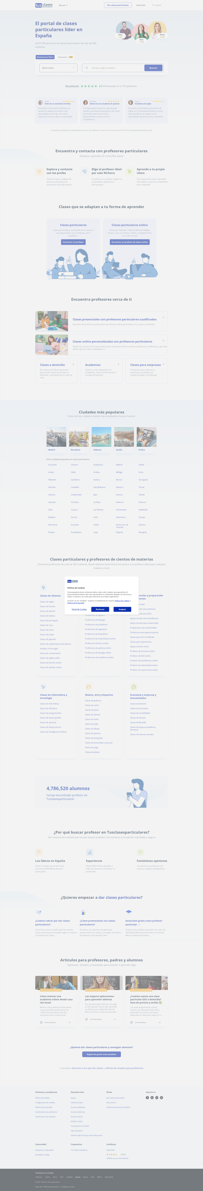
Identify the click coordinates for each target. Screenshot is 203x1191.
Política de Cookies (122, 601)
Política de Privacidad (75, 603)
